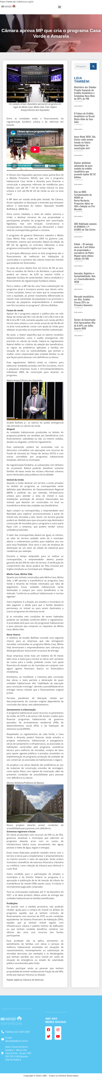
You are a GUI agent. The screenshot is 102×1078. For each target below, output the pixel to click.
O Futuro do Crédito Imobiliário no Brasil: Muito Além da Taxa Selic (84, 118)
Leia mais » (78, 106)
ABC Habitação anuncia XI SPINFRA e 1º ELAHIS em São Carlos (85, 226)
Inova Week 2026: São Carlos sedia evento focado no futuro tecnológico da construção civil (84, 142)
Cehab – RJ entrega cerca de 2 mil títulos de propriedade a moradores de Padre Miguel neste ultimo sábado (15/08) (84, 251)
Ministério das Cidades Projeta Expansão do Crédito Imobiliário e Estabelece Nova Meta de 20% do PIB (85, 92)
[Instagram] (58, 1029)
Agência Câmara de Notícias (25, 979)
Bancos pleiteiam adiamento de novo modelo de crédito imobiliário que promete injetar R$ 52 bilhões (85, 170)
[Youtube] (58, 1036)
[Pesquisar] (93, 66)
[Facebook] (48, 1029)
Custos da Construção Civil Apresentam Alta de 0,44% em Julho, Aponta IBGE (84, 324)
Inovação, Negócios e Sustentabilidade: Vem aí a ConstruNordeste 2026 (84, 277)
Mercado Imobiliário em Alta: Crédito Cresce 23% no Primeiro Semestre (84, 301)
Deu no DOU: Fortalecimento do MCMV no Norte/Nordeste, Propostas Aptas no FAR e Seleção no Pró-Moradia (84, 200)
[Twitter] (48, 1036)
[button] (59, 7)
